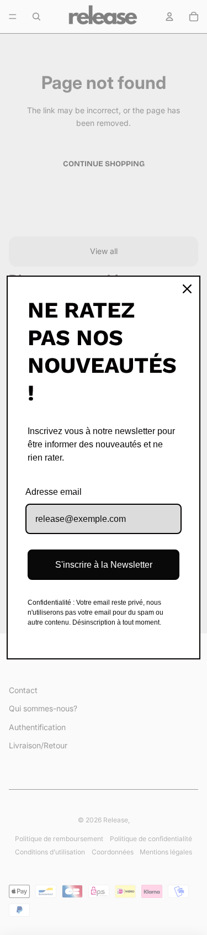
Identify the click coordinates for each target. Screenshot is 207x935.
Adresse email (53, 491)
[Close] (187, 289)
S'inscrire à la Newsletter (103, 564)
